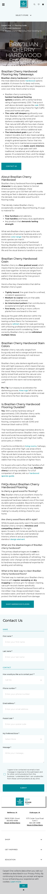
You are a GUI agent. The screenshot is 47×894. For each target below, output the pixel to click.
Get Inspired (11, 850)
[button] (34, 4)
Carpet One (6, 25)
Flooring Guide (21, 25)
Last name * (7, 651)
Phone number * (9, 688)
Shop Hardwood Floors (17, 604)
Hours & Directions (12, 823)
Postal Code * (8, 718)
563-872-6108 (12, 821)
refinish (15, 324)
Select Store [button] (22, 15)
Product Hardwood (13, 28)
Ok (23, 886)
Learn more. (15, 882)
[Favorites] (39, 4)
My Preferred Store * (11, 733)
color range (16, 237)
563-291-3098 (34, 823)
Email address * (9, 703)
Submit (23, 788)
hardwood (30, 81)
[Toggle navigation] (3, 4)
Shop (7, 839)
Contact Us (11, 166)
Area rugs (23, 390)
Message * (7, 747)
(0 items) (43, 4)
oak (36, 105)
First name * (7, 636)
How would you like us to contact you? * (18, 674)
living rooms (31, 446)
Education (10, 860)
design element (17, 539)
